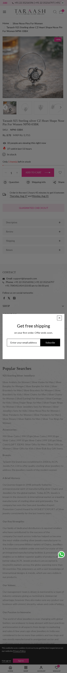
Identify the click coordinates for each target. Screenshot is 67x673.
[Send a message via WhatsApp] (61, 555)
